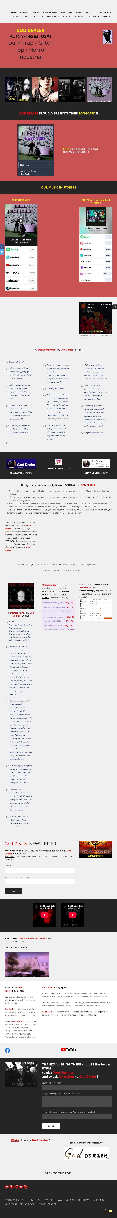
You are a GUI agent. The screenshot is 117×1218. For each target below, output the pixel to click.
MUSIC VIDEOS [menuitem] (31, 17)
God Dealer (82, 338)
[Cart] (114, 306)
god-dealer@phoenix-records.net (86, 1142)
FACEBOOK (103, 473)
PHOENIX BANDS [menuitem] (19, 12)
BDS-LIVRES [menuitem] (66, 12)
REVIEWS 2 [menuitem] (80, 17)
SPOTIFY (28, 473)
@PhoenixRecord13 (44, 564)
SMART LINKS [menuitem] (14, 17)
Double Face (15, 547)
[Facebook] (105, 1211)
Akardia (92, 1015)
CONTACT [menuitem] (108, 17)
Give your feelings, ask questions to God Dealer (62, 1093)
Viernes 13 (89, 338)
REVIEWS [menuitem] (67, 17)
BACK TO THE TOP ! (58, 1173)
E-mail (8, 866)
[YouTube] (110, 1211)
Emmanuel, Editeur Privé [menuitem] (44, 12)
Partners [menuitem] (94, 17)
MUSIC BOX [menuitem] (91, 12)
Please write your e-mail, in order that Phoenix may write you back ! (70, 1112)
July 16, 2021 (75, 570)
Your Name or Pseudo (51, 1083)
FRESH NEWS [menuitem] (106, 12)
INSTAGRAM (65, 469)
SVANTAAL (71, 485)
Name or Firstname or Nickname (18, 877)
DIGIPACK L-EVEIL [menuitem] (51, 17)
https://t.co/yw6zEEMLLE (89, 564)
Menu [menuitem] (79, 12)
